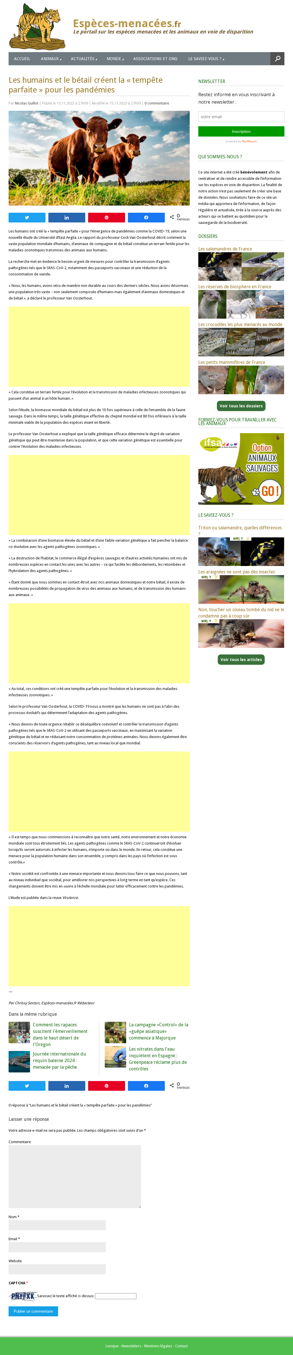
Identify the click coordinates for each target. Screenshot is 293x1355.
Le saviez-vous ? (204, 58)
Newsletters (131, 1346)
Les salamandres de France (225, 249)
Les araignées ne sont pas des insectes (236, 572)
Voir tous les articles (241, 659)
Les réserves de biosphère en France (234, 286)
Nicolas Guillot (26, 103)
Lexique (112, 1346)
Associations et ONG (155, 58)
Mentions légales (158, 1346)
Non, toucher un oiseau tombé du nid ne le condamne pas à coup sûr (241, 613)
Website (15, 1261)
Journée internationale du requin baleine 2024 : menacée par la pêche (59, 1060)
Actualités (82, 58)
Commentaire (20, 1142)
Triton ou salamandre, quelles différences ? (240, 531)
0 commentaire (156, 103)
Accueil (22, 58)
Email (13, 1239)
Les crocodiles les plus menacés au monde (240, 324)
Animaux (50, 58)
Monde (114, 58)
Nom (13, 1217)
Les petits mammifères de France (231, 362)
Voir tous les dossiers (241, 406)
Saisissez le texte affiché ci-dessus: (65, 1296)
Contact (181, 1346)
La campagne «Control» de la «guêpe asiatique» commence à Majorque (158, 1031)
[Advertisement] (99, 347)
